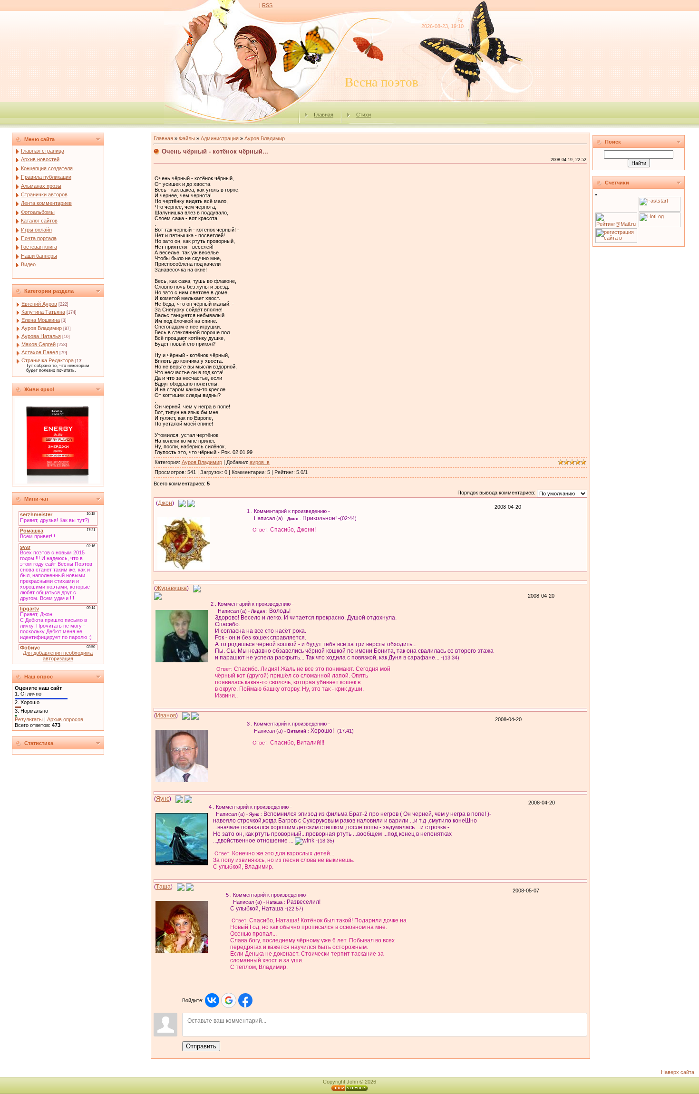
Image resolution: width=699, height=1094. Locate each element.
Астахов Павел (39, 352)
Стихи (363, 114)
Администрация (220, 138)
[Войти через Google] (228, 1000)
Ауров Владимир (41, 328)
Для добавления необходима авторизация (58, 655)
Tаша (163, 886)
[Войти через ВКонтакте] (212, 1000)
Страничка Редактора (47, 360)
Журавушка (171, 588)
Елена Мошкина (40, 320)
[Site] (191, 503)
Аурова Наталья (41, 336)
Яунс (162, 798)
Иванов (166, 715)
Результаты (29, 719)
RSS (267, 5)
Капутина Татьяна (43, 312)
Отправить (201, 1046)
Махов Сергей (38, 344)
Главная (323, 114)
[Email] (182, 503)
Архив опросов (65, 719)
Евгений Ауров (39, 304)
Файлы (187, 138)
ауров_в (260, 462)
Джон (165, 503)
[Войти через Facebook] (245, 1000)
